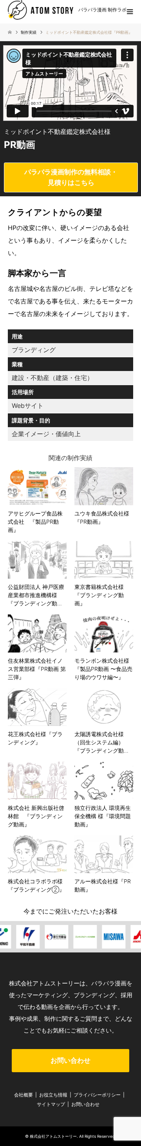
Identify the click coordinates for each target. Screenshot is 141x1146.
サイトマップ (51, 1104)
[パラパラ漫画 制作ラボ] (40, 9)
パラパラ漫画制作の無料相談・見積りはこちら (71, 177)
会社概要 (23, 1095)
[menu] (129, 12)
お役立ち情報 (53, 1095)
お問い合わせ (70, 1060)
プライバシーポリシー (97, 1095)
